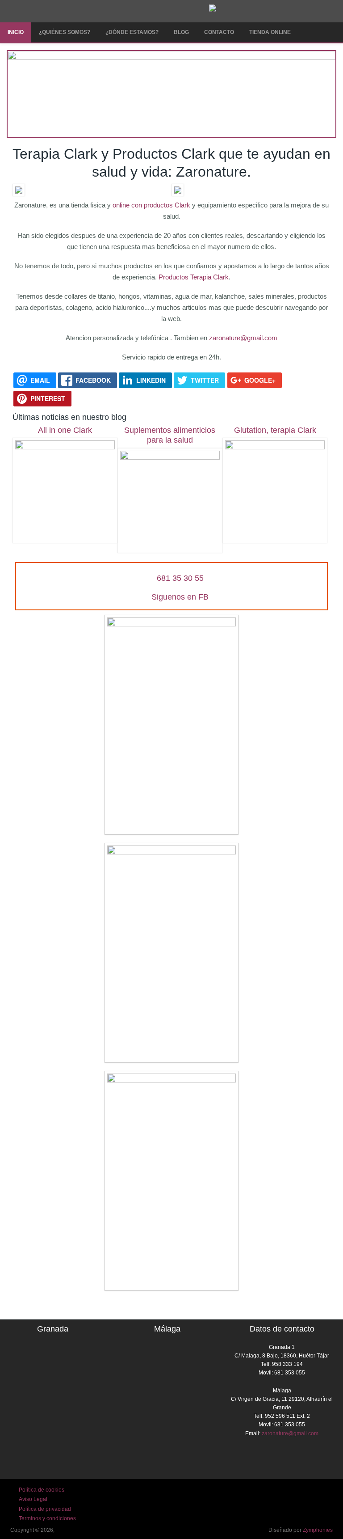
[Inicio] (212, 10)
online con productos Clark (152, 205)
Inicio (16, 32)
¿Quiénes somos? (64, 32)
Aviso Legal (33, 1499)
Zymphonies (318, 1530)
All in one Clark (65, 430)
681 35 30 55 (180, 578)
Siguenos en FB (180, 596)
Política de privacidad (45, 1509)
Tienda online (270, 32)
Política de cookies (41, 1490)
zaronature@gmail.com (243, 338)
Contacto (219, 32)
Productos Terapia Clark (193, 277)
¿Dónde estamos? (132, 32)
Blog (181, 32)
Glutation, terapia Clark (275, 430)
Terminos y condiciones (47, 1518)
